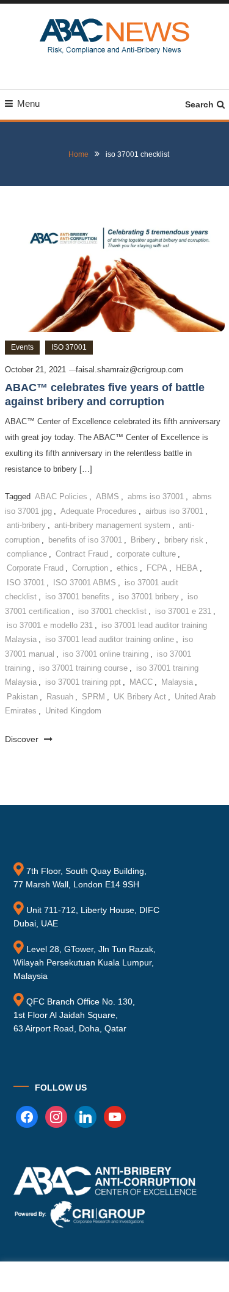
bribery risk (183, 539)
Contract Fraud (82, 553)
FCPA (157, 567)
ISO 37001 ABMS (84, 582)
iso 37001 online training (105, 654)
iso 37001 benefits (77, 596)
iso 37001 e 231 (183, 611)
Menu (28, 103)
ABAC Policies (61, 496)
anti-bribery (26, 525)
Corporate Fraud (35, 567)
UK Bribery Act (140, 696)
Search (199, 104)
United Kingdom (73, 710)
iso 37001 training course (83, 668)
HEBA (187, 567)
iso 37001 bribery (148, 596)
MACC (141, 682)
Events (22, 347)
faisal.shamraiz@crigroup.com (129, 369)
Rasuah (59, 696)
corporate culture (146, 553)
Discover (23, 739)
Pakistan (22, 696)
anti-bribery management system (112, 525)
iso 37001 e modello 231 (50, 625)
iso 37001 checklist (112, 611)
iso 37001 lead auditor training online (109, 639)
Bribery (143, 539)
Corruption (90, 567)
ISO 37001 (69, 347)
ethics (127, 567)
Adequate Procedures (98, 511)
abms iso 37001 (156, 496)
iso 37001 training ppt (83, 682)
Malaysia (177, 682)
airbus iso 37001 (174, 511)
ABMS (107, 496)
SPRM (93, 696)
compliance (27, 553)
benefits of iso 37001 (85, 539)
